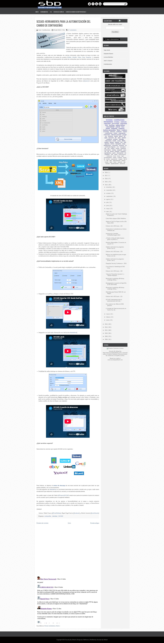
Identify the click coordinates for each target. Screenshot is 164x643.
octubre (108, 193)
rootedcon (109, 139)
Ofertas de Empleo (59, 12)
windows (124, 130)
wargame (120, 159)
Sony (83, 57)
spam (119, 137)
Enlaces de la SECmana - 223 (114, 251)
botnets (124, 157)
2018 (106, 172)
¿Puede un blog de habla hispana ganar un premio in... (115, 238)
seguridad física (107, 153)
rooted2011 (107, 154)
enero (108, 320)
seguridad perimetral (115, 163)
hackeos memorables (109, 130)
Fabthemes (86, 639)
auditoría (119, 131)
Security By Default (70, 639)
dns (125, 153)
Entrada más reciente (42, 523)
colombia (106, 162)
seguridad (107, 123)
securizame (108, 163)
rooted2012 (123, 151)
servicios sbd (122, 163)
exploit (112, 148)
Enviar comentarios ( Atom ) (52, 626)
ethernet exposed (116, 134)
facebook (110, 136)
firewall (112, 151)
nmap (123, 144)
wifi (121, 142)
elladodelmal (73, 332)
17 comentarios (72, 30)
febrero (108, 317)
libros (118, 130)
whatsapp (121, 139)
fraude (114, 140)
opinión (124, 137)
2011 (106, 330)
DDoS (123, 140)
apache (114, 153)
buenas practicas (122, 154)
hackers (112, 142)
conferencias (108, 133)
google (125, 134)
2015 (106, 181)
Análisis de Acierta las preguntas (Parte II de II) (115, 247)
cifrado (125, 131)
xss (126, 145)
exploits (106, 142)
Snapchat (88, 57)
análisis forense (120, 125)
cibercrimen (108, 140)
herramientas (108, 122)
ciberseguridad (120, 153)
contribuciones (119, 120)
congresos (121, 128)
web (108, 148)
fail (108, 151)
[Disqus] (68, 550)
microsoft (111, 137)
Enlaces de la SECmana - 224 (114, 226)
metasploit (118, 144)
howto (114, 156)
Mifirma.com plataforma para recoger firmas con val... (116, 255)
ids (104, 159)
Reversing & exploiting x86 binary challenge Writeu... (115, 279)
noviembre (109, 190)
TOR (107, 160)
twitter (115, 133)
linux (122, 127)
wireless (114, 157)
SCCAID (60, 516)
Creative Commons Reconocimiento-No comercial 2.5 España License (116, 354)
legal (122, 156)
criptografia (122, 133)
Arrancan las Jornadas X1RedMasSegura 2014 (113, 234)
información (120, 162)
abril (107, 211)
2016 (106, 178)
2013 (106, 324)
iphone (121, 136)
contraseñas (48, 516)
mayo (108, 208)
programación (114, 159)
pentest (108, 128)
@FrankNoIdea (56, 513)
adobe (111, 160)
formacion (117, 151)
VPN (112, 154)
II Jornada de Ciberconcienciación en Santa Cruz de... (116, 309)
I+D (51, 12)
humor (118, 156)
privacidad (115, 123)
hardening (114, 128)
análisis (115, 154)
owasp (119, 140)
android (118, 127)
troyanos (115, 139)
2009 (106, 336)
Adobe (69, 57)
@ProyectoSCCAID (63, 495)
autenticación (107, 145)
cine (118, 147)
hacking (111, 125)
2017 (106, 175)
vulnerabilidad (110, 127)
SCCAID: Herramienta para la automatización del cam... (114, 300)
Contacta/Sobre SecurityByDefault (76, 12)
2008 (106, 339)
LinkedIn (74, 57)
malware (124, 122)
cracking (114, 150)
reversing (106, 131)
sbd (105, 148)
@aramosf (86, 81)
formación (123, 148)
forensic (115, 162)
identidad (55, 516)
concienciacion (107, 150)
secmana (109, 120)
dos (105, 151)
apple (105, 137)
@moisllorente (95, 513)
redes (124, 162)
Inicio (37, 12)
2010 (106, 333)
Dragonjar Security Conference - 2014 (116, 263)
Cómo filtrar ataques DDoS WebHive (116, 218)
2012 (106, 327)
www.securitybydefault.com (115, 360)
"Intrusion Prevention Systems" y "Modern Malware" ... (115, 274)
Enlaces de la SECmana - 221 (114, 296)
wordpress (119, 157)
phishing (121, 145)
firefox (112, 144)
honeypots (123, 147)
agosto (108, 199)
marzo (108, 314)
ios (106, 136)
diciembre (109, 187)
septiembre (109, 196)
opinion (117, 142)
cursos (124, 150)
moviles (108, 159)
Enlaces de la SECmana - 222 (114, 271)
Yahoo (79, 57)
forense (117, 148)
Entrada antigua (94, 523)
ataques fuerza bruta (116, 160)
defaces (111, 162)
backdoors (123, 160)
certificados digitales (110, 147)
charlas (116, 136)
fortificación (109, 156)
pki (116, 137)
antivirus (112, 131)
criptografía (119, 150)
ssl (124, 136)
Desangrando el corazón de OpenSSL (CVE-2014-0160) (116, 283)
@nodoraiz (76, 513)
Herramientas (44, 12)
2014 (106, 184)
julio (107, 202)
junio (107, 205)
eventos (116, 122)
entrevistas (107, 134)
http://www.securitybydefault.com (112, 352)
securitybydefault (108, 157)
